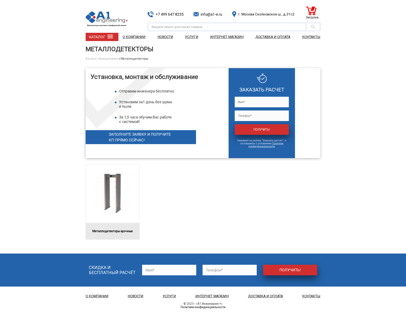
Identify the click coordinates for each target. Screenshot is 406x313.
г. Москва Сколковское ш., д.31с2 (266, 14)
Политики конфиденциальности (265, 145)
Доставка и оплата (272, 37)
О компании (134, 37)
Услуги (191, 37)
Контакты (311, 37)
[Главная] (115, 16)
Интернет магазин (227, 37)
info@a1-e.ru (211, 14)
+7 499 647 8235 (170, 14)
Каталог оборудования (102, 58)
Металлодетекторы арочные (112, 231)
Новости (165, 37)
